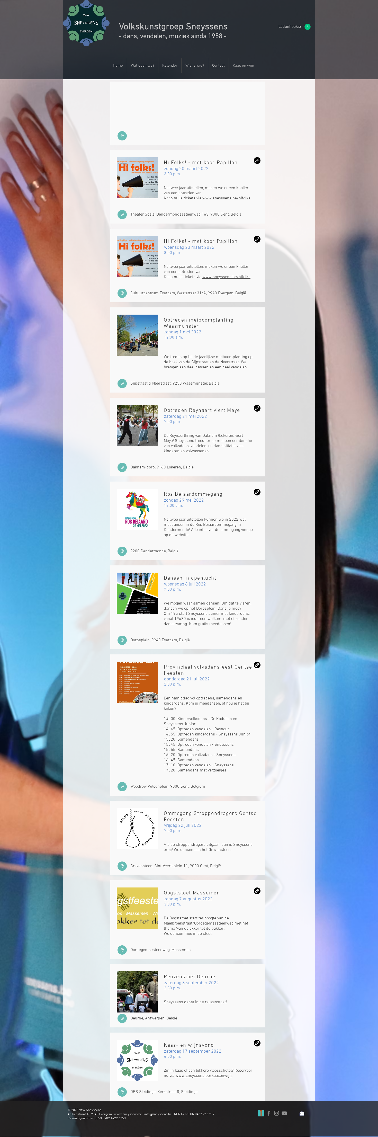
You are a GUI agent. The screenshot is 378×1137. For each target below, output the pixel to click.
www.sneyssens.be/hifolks (226, 198)
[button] (289, 26)
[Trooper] (261, 1113)
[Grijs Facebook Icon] (269, 1113)
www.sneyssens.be (128, 1114)
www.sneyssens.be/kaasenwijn (203, 1075)
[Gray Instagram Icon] (276, 1113)
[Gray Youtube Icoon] (284, 1113)
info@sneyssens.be (158, 1114)
